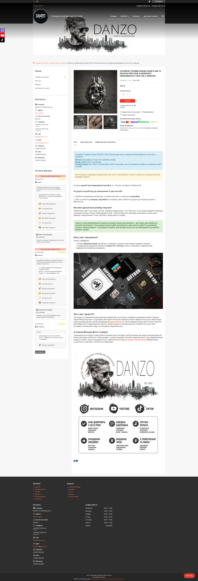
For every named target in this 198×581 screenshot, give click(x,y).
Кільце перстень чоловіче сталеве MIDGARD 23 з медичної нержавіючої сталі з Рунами (50, 196)
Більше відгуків (40, 496)
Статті (71, 492)
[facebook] (74, 461)
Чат (191, 575)
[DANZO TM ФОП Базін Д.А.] (40, 16)
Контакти (136, 16)
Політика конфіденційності (116, 579)
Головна (114, 16)
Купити (127, 101)
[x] (77, 461)
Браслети (38, 494)
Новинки (72, 489)
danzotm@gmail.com (41, 143)
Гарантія (37, 487)
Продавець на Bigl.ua (99, 577)
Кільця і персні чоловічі (57, 63)
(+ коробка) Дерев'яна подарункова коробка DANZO (50, 268)
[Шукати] (162, 16)
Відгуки (38, 84)
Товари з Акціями (74, 487)
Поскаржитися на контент (99, 579)
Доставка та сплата (151, 16)
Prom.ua (109, 575)
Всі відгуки (40, 352)
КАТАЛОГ (124, 16)
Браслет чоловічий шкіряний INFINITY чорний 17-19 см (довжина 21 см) (50, 272)
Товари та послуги (42, 63)
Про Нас (38, 81)
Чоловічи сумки (40, 489)
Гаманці (37, 492)
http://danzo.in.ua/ (41, 137)
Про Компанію (73, 496)
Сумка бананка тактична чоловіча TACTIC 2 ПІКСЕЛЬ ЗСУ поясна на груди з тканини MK (51, 337)
